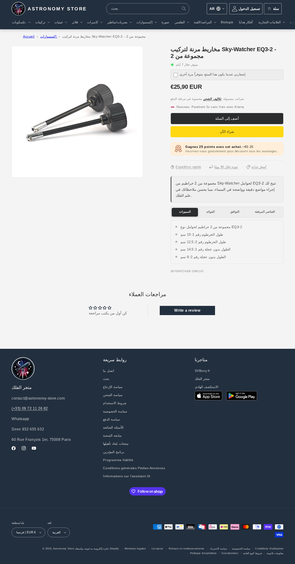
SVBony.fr (202, 371)
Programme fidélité (118, 460)
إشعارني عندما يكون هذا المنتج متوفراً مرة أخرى (212, 74)
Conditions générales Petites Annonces (134, 468)
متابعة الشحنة (112, 435)
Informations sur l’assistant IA (126, 476)
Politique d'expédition (203, 553)
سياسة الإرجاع (113, 387)
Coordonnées (230, 553)
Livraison (157, 548)
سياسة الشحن (113, 395)
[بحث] (184, 8)
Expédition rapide (188, 167)
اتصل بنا (108, 371)
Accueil (28, 36)
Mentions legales (135, 548)
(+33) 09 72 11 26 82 (30, 408)
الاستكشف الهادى (206, 387)
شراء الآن (227, 132)
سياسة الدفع (111, 419)
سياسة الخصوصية (115, 411)
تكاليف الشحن (212, 99)
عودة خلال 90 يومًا (226, 167)
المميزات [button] (185, 211)
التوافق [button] (234, 211)
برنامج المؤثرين (113, 452)
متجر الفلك (202, 379)
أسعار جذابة (259, 167)
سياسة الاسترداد (218, 548)
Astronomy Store (63, 548)
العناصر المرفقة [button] (265, 211)
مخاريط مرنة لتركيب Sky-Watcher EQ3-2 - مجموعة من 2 (104, 36)
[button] (20, 22)
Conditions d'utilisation (269, 548)
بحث (106, 379)
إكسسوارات (49, 36)
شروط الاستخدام (115, 403)
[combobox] (147, 8)
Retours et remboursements (186, 548)
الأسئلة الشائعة (113, 427)
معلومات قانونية (275, 553)
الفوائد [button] (210, 211)
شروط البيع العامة (252, 553)
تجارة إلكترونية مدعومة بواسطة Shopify (97, 548)
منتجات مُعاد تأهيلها (115, 443)
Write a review (187, 310)
